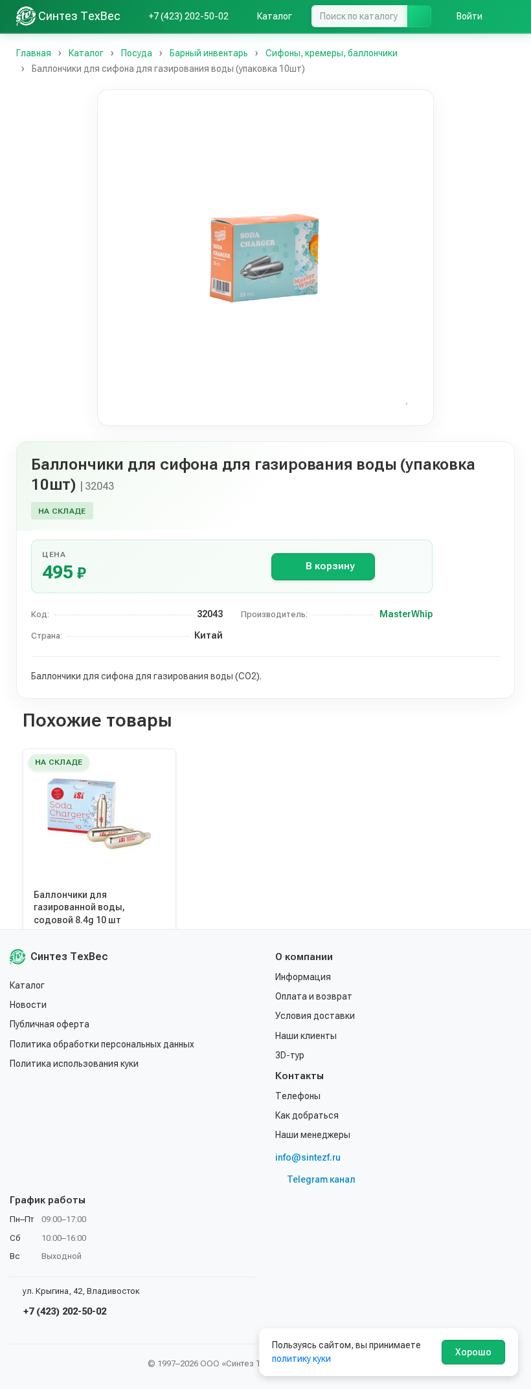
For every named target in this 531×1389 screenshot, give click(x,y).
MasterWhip (406, 614)
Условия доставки (315, 1016)
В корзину (330, 566)
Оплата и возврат (313, 996)
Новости (28, 1005)
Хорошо (473, 1352)
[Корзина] (508, 16)
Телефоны (298, 1096)
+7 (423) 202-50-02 (63, 1311)
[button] (265, 257)
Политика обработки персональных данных (102, 1044)
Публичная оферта (49, 1024)
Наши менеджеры (312, 1135)
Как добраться (307, 1115)
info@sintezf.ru (308, 1157)
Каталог (27, 985)
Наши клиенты (306, 1036)
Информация (303, 977)
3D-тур (289, 1055)
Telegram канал (321, 1179)
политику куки (301, 1358)
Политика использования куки (74, 1063)
